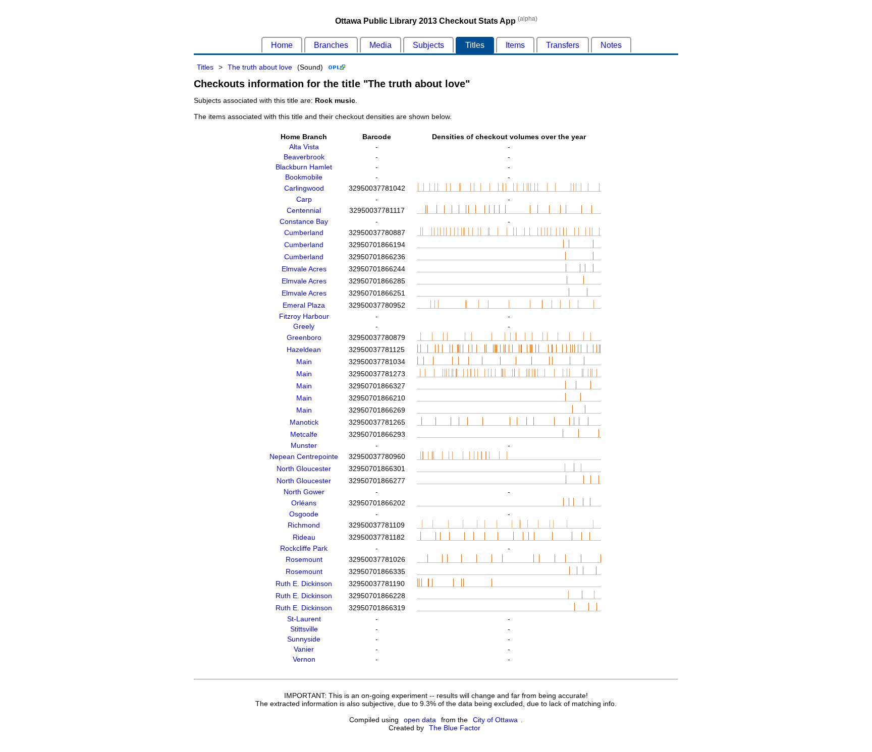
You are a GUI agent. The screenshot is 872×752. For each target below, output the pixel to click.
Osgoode (303, 514)
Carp (304, 199)
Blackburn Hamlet (304, 167)
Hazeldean (304, 349)
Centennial (304, 210)
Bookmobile (303, 177)
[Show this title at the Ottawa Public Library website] (337, 67)
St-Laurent (304, 619)
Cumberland (303, 232)
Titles (474, 45)
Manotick (304, 422)
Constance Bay (304, 221)
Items (515, 45)
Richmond (304, 525)
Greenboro (304, 337)
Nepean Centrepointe (303, 456)
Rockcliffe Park (304, 548)
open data (420, 720)
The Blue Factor (454, 728)
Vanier (304, 649)
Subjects (428, 45)
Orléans (303, 503)
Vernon (304, 659)
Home (282, 45)
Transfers (562, 45)
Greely (303, 326)
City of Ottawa (495, 720)
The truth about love (260, 67)
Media (380, 45)
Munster (304, 445)
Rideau (304, 537)
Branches (331, 45)
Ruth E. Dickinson (304, 584)
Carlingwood (304, 188)
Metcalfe (303, 434)
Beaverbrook (304, 157)
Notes (611, 45)
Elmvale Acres (304, 269)
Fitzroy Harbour (304, 316)
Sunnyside (303, 639)
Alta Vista (304, 147)
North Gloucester (304, 469)
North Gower (304, 492)
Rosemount (304, 559)
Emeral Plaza (304, 305)
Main (304, 362)
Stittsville (304, 629)
